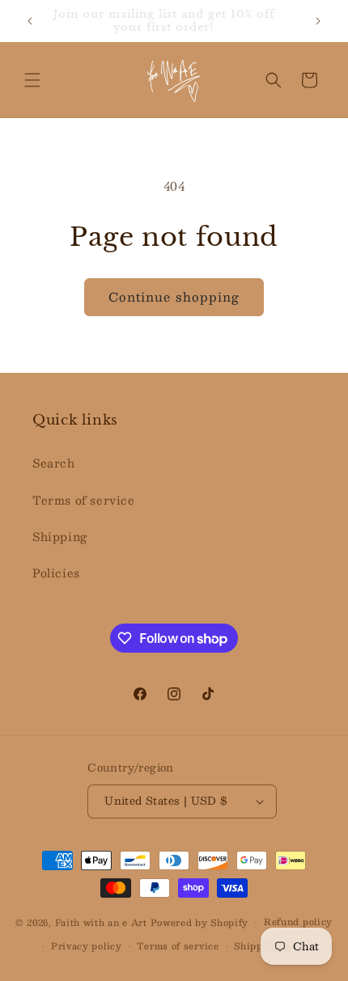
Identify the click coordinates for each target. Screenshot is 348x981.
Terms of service (83, 500)
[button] (32, 80)
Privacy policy (86, 946)
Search (53, 462)
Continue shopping (174, 296)
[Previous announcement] (30, 21)
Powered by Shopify (200, 922)
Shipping (59, 536)
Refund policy (298, 921)
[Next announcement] (318, 21)
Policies (56, 572)
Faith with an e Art (103, 922)
